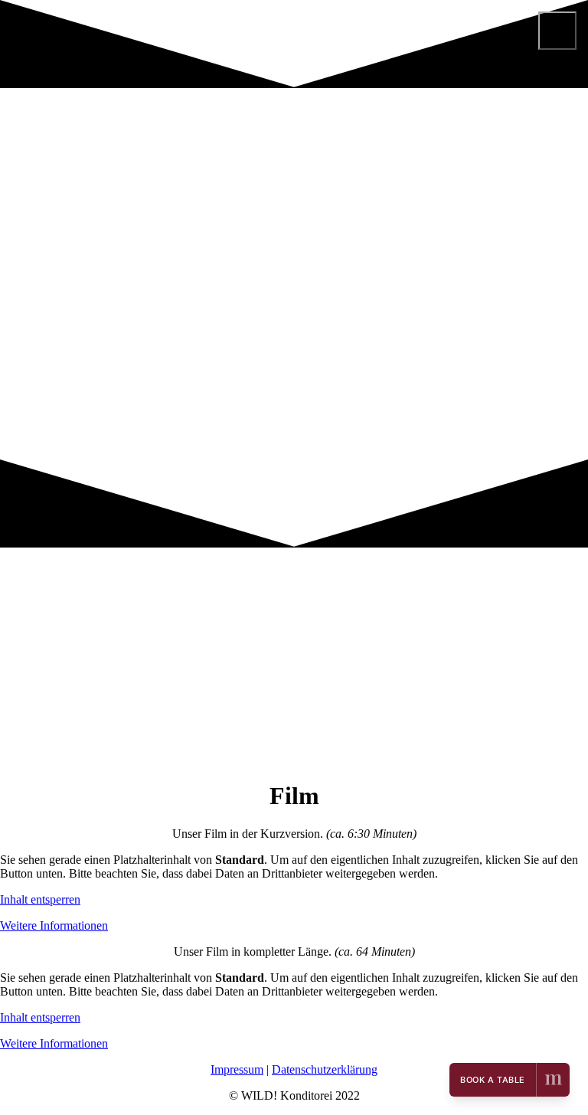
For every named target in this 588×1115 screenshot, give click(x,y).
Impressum (237, 1069)
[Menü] (557, 30)
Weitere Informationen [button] (54, 925)
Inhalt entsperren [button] (40, 899)
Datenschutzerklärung (324, 1069)
